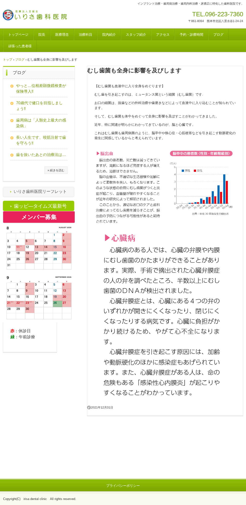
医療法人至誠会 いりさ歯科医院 (44, 16)
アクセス (163, 34)
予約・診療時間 (191, 34)
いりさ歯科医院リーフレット (40, 191)
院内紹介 (109, 34)
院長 (41, 34)
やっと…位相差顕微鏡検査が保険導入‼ (41, 88)
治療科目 (85, 34)
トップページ (18, 34)
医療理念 (62, 34)
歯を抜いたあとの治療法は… (41, 155)
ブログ (218, 34)
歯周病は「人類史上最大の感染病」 (41, 123)
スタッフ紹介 (136, 34)
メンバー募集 (39, 217)
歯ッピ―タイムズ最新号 (40, 206)
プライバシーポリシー (123, 485)
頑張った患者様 (20, 46)
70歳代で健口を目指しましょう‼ (39, 106)
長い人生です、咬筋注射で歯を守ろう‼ (41, 140)
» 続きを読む (56, 170)
